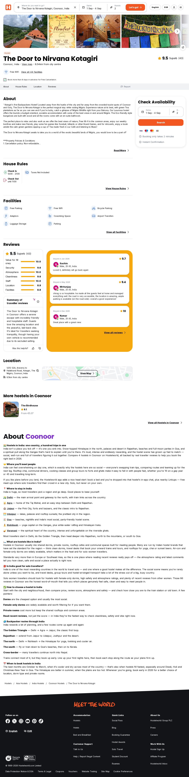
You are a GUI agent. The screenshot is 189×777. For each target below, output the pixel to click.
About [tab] (6, 86)
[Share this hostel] (183, 47)
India (16, 64)
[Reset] (75, 7)
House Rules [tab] (21, 86)
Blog (114, 727)
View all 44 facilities (31, 72)
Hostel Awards (118, 742)
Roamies (116, 763)
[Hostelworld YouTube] (27, 721)
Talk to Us (78, 749)
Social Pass (117, 720)
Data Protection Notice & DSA (19, 771)
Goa (9, 519)
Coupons (60, 771)
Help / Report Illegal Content (86, 756)
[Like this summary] (33, 348)
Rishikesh (12, 525)
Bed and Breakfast (82, 735)
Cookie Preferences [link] (123, 771)
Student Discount (120, 756)
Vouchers (72, 771)
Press (153, 727)
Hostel (7, 53)
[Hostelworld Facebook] (8, 721)
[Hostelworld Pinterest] (34, 721)
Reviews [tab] (52, 86)
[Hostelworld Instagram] (21, 721)
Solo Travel (117, 749)
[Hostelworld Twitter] (14, 721)
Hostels (76, 720)
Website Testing (89, 771)
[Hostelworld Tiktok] (41, 721)
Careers (154, 735)
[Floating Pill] (177, 31)
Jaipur (10, 508)
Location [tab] (38, 86)
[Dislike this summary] (39, 348)
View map (27, 64)
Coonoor (8, 64)
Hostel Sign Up (157, 749)
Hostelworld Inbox (158, 763)
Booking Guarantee (121, 735)
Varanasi (12, 530)
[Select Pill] (174, 7)
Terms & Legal (44, 771)
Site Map (105, 771)
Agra (9, 503)
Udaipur (11, 514)
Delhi (10, 497)
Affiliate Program (158, 756)
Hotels (76, 727)
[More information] (38, 301)
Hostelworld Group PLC (161, 720)
